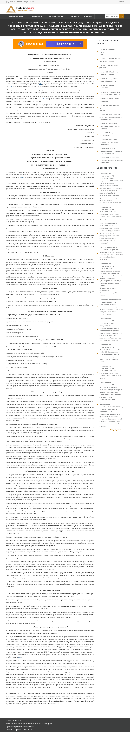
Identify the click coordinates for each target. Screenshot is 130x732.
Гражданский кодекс (16, 16)
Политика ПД (27, 730)
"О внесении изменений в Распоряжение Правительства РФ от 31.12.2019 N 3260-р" (111, 213)
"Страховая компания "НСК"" (110, 353)
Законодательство (56, 16)
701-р (45, 99)
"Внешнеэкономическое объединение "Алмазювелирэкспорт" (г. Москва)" (111, 279)
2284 (40, 84)
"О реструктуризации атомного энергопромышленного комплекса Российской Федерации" (111, 253)
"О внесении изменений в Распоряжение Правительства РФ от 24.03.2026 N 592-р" (111, 372)
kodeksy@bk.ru (29, 727)
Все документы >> (117, 430)
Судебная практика (36, 16)
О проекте (88, 16)
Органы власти (73, 16)
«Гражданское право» (44, 723)
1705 (10, 86)
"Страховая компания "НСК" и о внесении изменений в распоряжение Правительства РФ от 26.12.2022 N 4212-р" (111, 329)
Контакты (121, 2)
